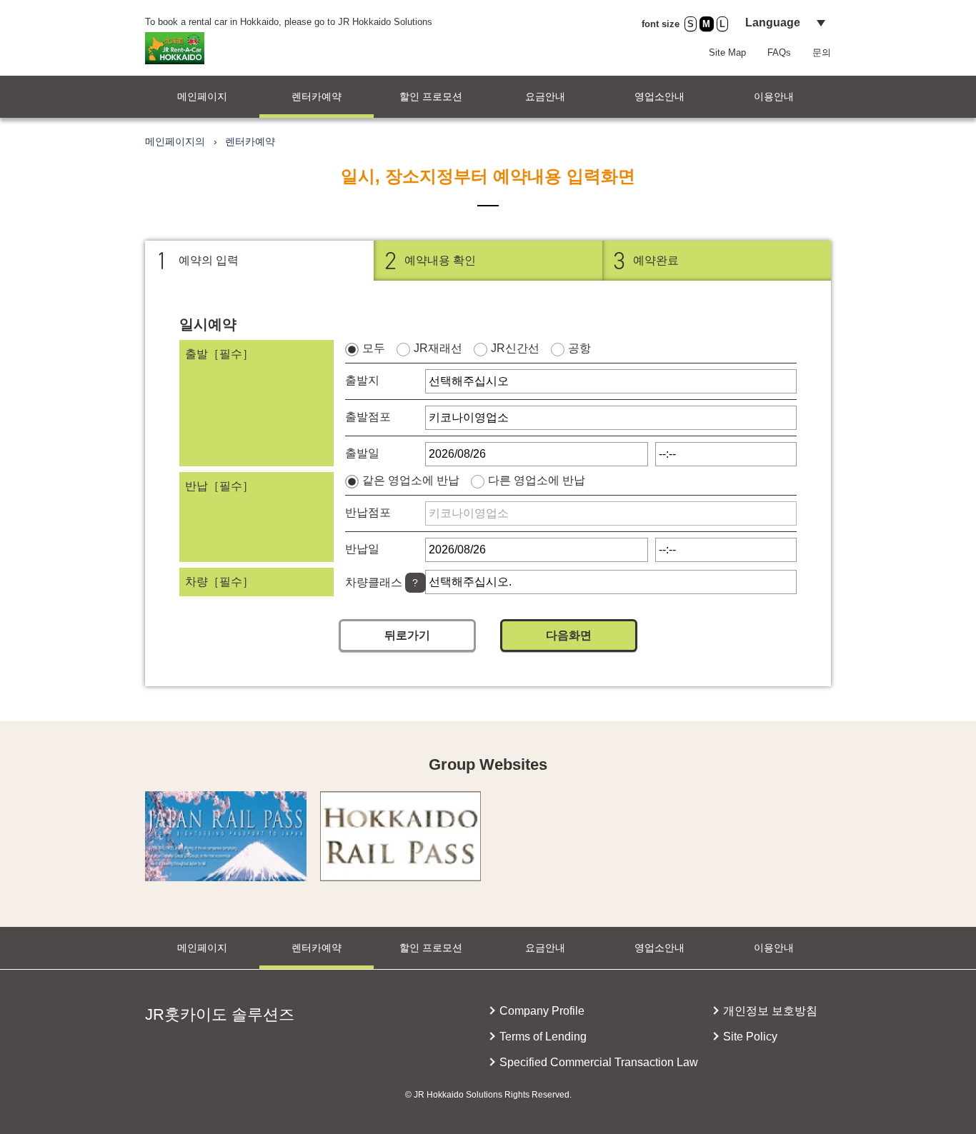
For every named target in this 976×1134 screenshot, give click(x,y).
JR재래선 (438, 348)
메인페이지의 (175, 141)
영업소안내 (659, 96)
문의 (821, 52)
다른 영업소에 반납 (536, 480)
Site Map (727, 52)
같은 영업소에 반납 (410, 480)
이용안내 (774, 96)
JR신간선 (515, 348)
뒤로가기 (407, 635)
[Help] (415, 583)
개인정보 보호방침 (770, 1011)
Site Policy (750, 1036)
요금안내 (545, 96)
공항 (579, 348)
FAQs (779, 52)
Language (772, 22)
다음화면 (569, 635)
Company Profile (541, 1011)
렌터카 (317, 96)
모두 (373, 348)
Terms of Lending (543, 1036)
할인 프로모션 (430, 96)
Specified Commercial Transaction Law (598, 1062)
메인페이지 (202, 96)
